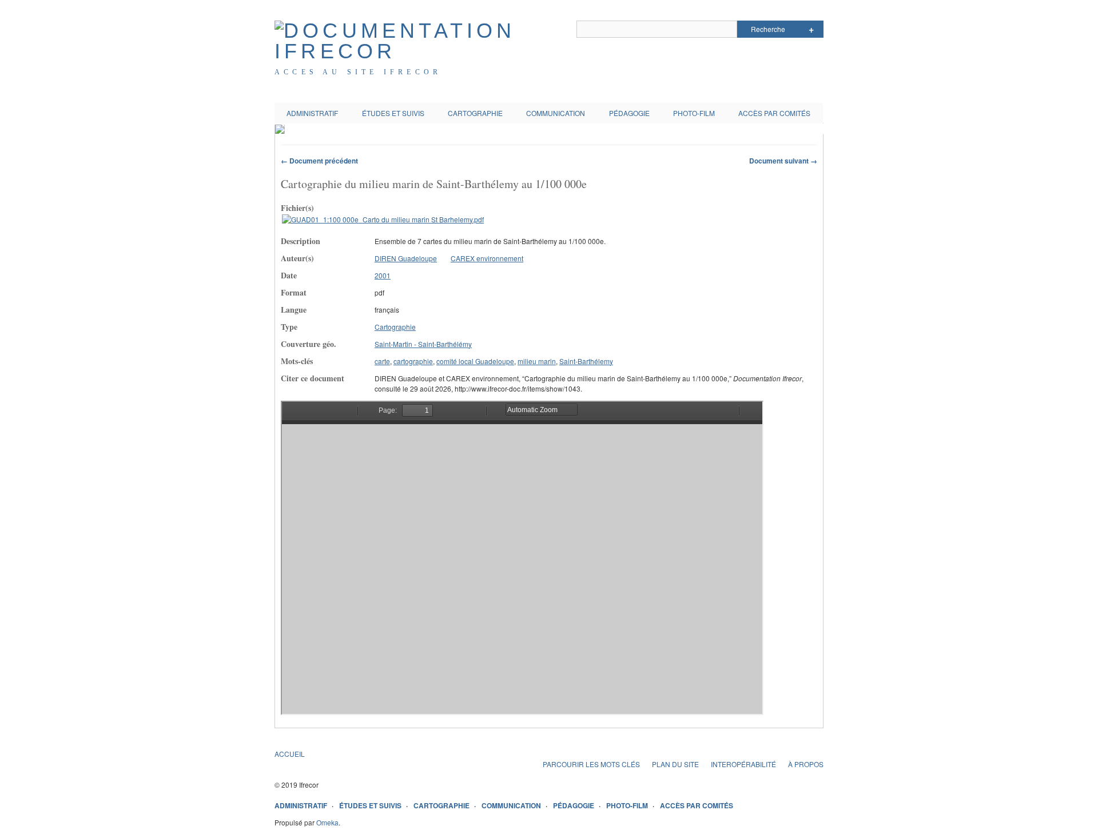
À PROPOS (806, 764)
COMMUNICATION (555, 113)
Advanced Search (811, 29)
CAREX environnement (487, 258)
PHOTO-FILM (694, 113)
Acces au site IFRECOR (357, 72)
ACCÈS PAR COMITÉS (774, 113)
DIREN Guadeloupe (406, 258)
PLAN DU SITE (675, 764)
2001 (383, 275)
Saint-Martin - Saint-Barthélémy (423, 344)
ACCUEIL (289, 754)
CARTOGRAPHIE (475, 113)
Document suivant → (783, 160)
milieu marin (537, 361)
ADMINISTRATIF (312, 113)
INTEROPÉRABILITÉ (743, 764)
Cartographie (395, 327)
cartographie (413, 361)
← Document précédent (319, 160)
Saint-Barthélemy (586, 361)
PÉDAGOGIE (629, 113)
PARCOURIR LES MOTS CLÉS (591, 764)
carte (382, 361)
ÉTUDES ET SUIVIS (393, 113)
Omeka (327, 822)
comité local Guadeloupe (475, 361)
